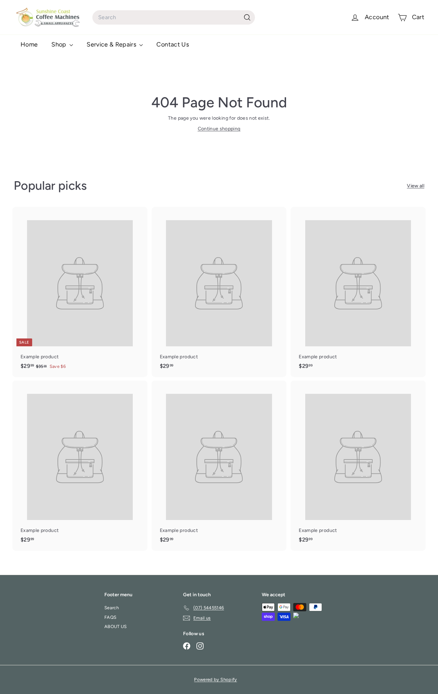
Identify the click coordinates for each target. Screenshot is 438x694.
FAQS (110, 617)
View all (415, 186)
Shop (59, 44)
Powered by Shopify (215, 679)
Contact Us (172, 44)
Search (111, 607)
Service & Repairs (112, 44)
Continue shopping (219, 129)
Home (29, 44)
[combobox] (173, 17)
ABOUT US (115, 626)
